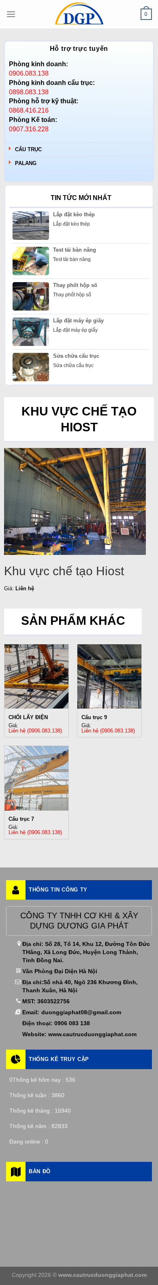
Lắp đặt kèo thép (74, 214)
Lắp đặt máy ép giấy (78, 320)
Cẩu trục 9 (94, 717)
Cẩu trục (28, 149)
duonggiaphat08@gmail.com (81, 1012)
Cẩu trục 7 (21, 819)
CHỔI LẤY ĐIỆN (28, 717)
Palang (25, 163)
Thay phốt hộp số (75, 285)
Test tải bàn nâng (74, 250)
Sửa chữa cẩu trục (76, 356)
